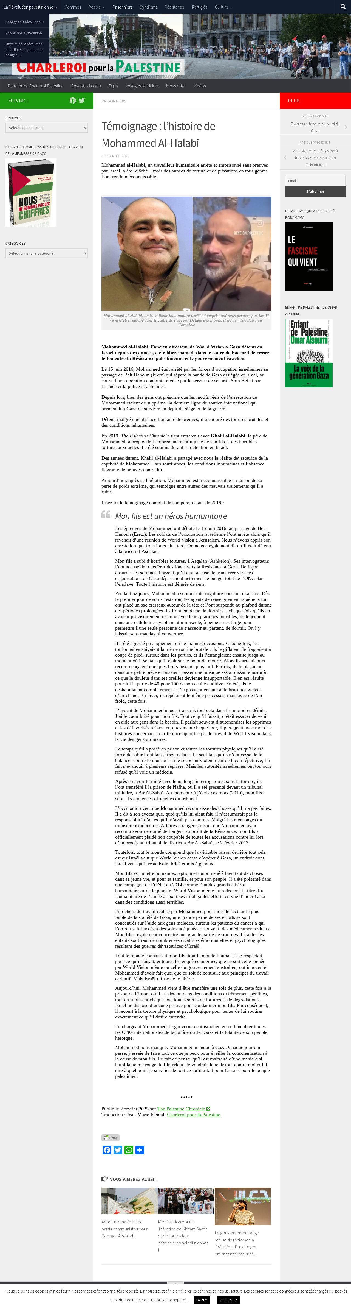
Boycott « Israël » (86, 85)
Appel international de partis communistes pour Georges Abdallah (124, 1229)
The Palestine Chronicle (181, 1109)
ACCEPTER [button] (228, 1300)
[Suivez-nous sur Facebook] (73, 100)
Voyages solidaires (142, 85)
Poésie (95, 7)
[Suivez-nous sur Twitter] (81, 100)
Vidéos (200, 85)
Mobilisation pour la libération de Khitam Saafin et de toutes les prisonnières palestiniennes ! (183, 1236)
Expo (113, 85)
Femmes (73, 7)
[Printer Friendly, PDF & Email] (110, 1137)
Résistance (174, 7)
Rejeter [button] (202, 1300)
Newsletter (176, 85)
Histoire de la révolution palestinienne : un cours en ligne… (24, 49)
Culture (221, 7)
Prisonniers (122, 7)
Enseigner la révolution (23, 21)
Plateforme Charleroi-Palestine (36, 85)
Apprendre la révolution (23, 32)
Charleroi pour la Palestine (193, 1114)
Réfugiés (199, 7)
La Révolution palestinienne (28, 7)
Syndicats (148, 7)
